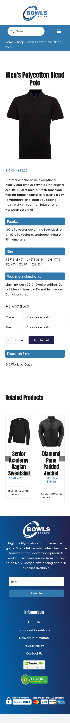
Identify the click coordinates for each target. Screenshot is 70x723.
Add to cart (41, 340)
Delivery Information (34, 638)
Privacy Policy (34, 646)
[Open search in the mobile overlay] (26, 31)
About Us (34, 622)
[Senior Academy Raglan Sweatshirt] (19, 431)
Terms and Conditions (34, 630)
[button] (8, 458)
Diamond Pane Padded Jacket (51, 463)
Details (25, 490)
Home (9, 42)
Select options (14, 492)
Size (8, 327)
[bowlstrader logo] (35, 5)
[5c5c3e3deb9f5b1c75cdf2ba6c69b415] (35, 124)
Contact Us (34, 653)
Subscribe (36, 593)
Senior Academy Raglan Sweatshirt (19, 463)
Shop (20, 42)
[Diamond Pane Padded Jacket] (51, 431)
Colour (10, 317)
